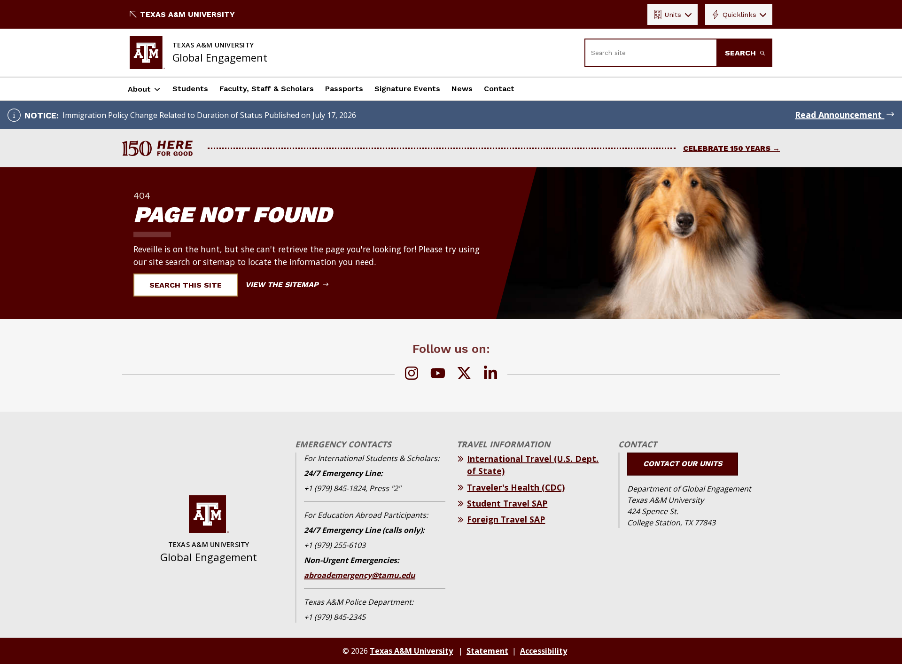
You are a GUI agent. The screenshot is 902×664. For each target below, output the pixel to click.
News (462, 88)
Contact (499, 88)
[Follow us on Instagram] (411, 374)
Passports (344, 88)
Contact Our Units (682, 463)
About (139, 89)
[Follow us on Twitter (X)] (464, 374)
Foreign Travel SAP (506, 519)
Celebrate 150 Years (726, 148)
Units (672, 14)
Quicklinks (739, 14)
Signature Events (407, 88)
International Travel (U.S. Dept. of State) (533, 465)
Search (741, 52)
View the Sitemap (283, 284)
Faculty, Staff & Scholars (266, 88)
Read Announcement (839, 114)
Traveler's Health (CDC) (516, 487)
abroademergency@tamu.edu (359, 575)
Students (190, 88)
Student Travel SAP (507, 503)
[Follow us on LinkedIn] (490, 374)
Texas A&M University (187, 14)
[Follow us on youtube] (438, 374)
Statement (487, 651)
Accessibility (543, 651)
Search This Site (185, 285)
